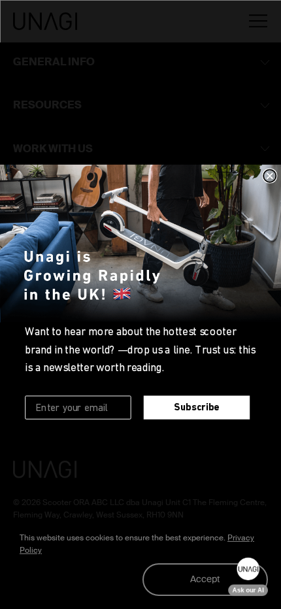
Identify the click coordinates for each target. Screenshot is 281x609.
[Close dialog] (269, 176)
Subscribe (197, 407)
